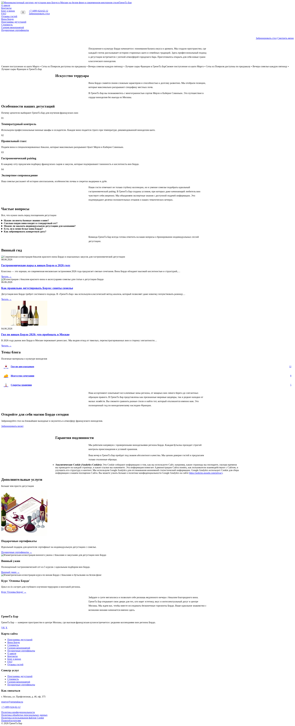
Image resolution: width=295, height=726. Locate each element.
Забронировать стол (39, 13)
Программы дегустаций (13, 22)
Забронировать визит (12, 426)
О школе (5, 5)
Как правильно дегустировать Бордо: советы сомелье (37, 288)
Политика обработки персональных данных (24, 715)
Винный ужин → (10, 572)
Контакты (6, 8)
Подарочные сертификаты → (16, 552)
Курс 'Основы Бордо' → (13, 592)
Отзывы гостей (9, 16)
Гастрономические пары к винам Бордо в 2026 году (35, 265)
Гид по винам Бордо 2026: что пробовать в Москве (35, 334)
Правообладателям (11, 720)
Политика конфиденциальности (18, 712)
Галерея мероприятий (12, 27)
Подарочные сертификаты (15, 30)
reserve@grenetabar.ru (12, 702)
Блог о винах (8, 11)
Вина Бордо (7, 19)
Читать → (6, 276)
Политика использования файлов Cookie (22, 717)
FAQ (3, 13)
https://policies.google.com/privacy (206, 473)
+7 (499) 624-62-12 (38, 11)
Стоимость (7, 24)
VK (3, 627)
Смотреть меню (285, 38)
